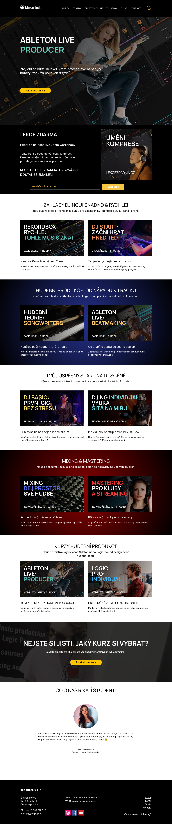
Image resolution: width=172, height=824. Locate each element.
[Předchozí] (15, 71)
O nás (148, 804)
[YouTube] (81, 813)
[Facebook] (74, 813)
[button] (149, 8)
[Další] (157, 71)
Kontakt (147, 807)
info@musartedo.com (86, 797)
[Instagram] (68, 813)
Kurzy (148, 800)
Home (148, 797)
